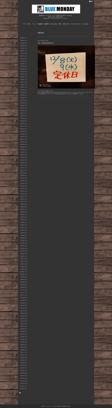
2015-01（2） (24, 380)
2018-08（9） (24, 269)
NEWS (28, 24)
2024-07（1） (24, 95)
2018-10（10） (24, 264)
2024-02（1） (24, 108)
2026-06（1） (24, 40)
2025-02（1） (24, 76)
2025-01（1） (24, 79)
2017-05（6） (24, 308)
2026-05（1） (24, 43)
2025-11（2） (24, 56)
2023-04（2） (24, 128)
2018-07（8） (24, 271)
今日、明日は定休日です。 (46, 43)
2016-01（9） (24, 349)
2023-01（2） (24, 134)
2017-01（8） (24, 318)
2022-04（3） (24, 154)
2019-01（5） (24, 256)
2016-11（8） (24, 323)
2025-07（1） (24, 63)
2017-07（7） (24, 302)
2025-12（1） (24, 53)
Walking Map (53, 24)
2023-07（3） (24, 123)
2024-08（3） (24, 92)
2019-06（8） (24, 243)
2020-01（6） (24, 225)
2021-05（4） (24, 183)
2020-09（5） (24, 204)
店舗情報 (46, 24)
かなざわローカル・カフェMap (79, 24)
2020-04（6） (24, 217)
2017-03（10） (24, 313)
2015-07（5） (24, 365)
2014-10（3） (24, 388)
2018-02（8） (24, 284)
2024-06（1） (24, 97)
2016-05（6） (24, 339)
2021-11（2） (24, 167)
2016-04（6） (24, 341)
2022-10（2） (24, 139)
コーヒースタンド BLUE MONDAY (53, 406)
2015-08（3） (24, 362)
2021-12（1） (24, 165)
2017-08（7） (24, 300)
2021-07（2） (24, 178)
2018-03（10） (24, 282)
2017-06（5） (24, 305)
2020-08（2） (24, 206)
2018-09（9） (24, 266)
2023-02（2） (24, 131)
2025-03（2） (24, 74)
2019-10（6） (24, 232)
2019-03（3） (24, 251)
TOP (24, 24)
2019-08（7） (24, 238)
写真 (60, 24)
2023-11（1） (24, 113)
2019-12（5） (24, 227)
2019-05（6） (24, 245)
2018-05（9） (24, 277)
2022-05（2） (24, 152)
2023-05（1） (24, 126)
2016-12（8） (24, 321)
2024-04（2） (24, 102)
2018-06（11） (24, 274)
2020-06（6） (24, 212)
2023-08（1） (24, 121)
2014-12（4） (24, 383)
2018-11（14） (24, 261)
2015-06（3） (24, 367)
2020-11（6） (24, 199)
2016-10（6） (24, 326)
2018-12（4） (24, 258)
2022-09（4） (24, 141)
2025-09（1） (24, 58)
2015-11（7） (24, 354)
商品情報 (40, 24)
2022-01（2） (24, 162)
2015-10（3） (24, 357)
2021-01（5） (24, 193)
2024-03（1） (24, 105)
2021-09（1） (24, 173)
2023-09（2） (24, 118)
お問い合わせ (66, 24)
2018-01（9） (24, 287)
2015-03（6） (24, 375)
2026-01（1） (24, 50)
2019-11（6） (24, 230)
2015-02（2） (24, 378)
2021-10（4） (24, 170)
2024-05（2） (24, 100)
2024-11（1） (24, 84)
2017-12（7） (24, 290)
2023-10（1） (24, 115)
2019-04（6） (24, 248)
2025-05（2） (24, 69)
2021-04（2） (24, 186)
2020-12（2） (24, 196)
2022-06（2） (24, 149)
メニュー (34, 24)
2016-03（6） (24, 344)
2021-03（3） (24, 188)
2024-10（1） (24, 87)
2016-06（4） (24, 336)
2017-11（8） (24, 292)
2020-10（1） (24, 201)
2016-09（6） (24, 328)
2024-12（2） (24, 82)
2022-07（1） (24, 147)
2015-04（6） (24, 373)
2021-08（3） (24, 175)
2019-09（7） (24, 235)
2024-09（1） (24, 89)
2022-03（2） (24, 157)
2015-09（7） (24, 360)
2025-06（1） (24, 66)
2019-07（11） (24, 240)
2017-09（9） (24, 297)
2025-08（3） (24, 61)
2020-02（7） (24, 222)
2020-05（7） (24, 214)
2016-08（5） (24, 331)
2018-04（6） (24, 279)
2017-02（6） (24, 315)
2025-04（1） (24, 71)
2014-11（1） (24, 386)
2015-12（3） (24, 352)
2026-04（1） (24, 45)
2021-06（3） (24, 180)
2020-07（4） (24, 209)
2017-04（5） (24, 310)
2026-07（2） (24, 37)
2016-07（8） (24, 334)
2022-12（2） (24, 136)
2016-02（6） (24, 347)
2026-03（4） (24, 48)
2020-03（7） (24, 219)
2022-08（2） (24, 144)
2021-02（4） (24, 191)
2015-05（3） (24, 370)
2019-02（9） (24, 253)
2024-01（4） (24, 110)
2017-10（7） (24, 295)
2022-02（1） (24, 160)
